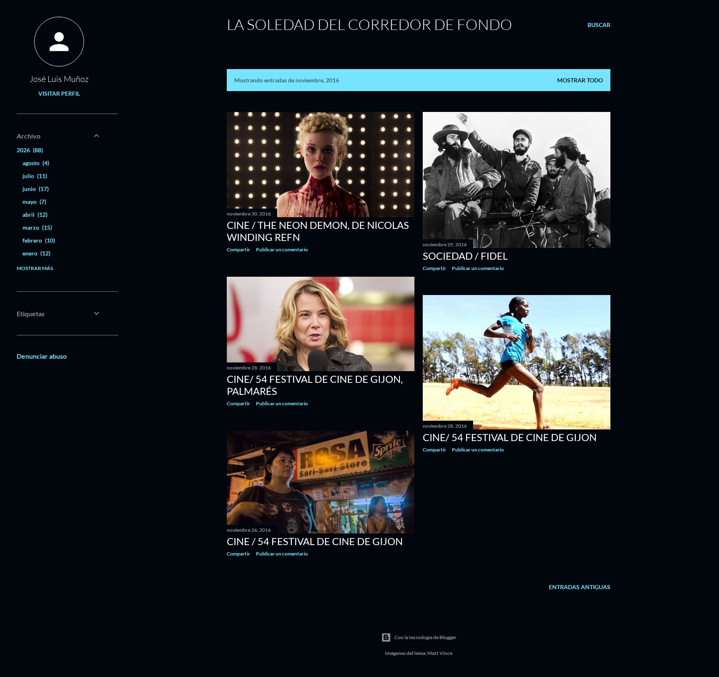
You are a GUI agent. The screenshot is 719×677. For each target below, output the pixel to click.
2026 (29, 150)
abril (34, 214)
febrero (37, 240)
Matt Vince (439, 653)
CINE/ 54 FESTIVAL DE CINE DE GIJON (510, 437)
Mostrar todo (580, 80)
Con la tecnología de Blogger (425, 637)
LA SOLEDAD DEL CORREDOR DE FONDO (369, 24)
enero (35, 253)
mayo (33, 201)
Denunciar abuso (42, 356)
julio (33, 175)
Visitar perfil (59, 93)
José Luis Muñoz (59, 79)
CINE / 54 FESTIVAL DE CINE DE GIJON (315, 541)
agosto (34, 162)
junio (34, 188)
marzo (36, 227)
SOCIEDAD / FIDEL (465, 256)
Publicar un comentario (282, 249)
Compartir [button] (238, 249)
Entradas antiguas (579, 586)
